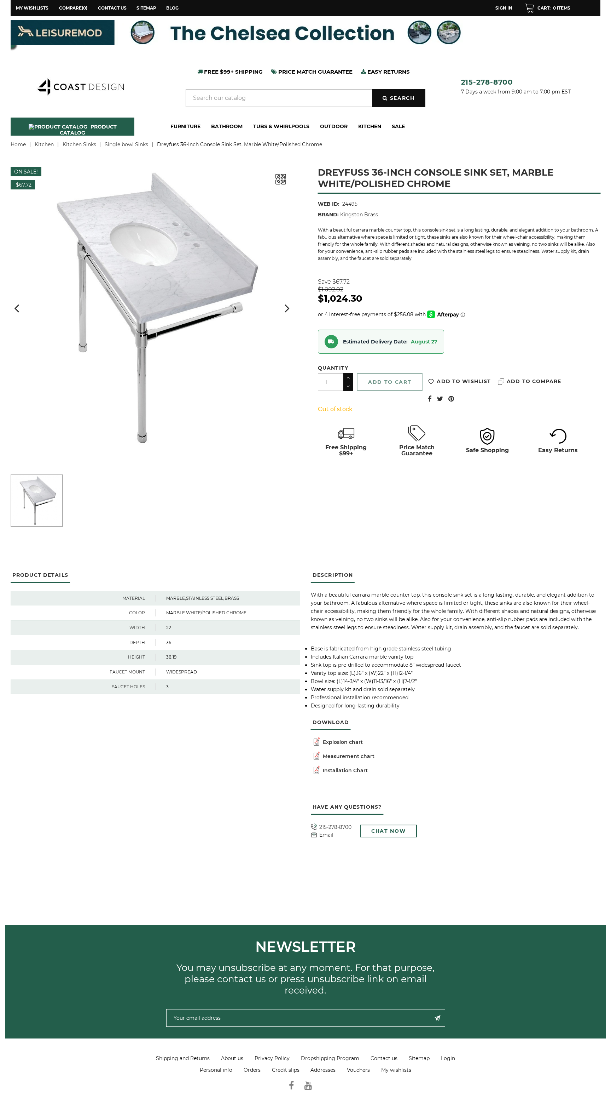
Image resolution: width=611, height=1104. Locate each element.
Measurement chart (347, 756)
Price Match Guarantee (417, 450)
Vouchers (358, 1070)
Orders (252, 1070)
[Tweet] (440, 398)
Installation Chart (344, 770)
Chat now (388, 831)
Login (448, 1058)
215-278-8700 (487, 82)
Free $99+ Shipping (233, 71)
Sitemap (146, 8)
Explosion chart (342, 742)
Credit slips (285, 1070)
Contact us (112, 8)
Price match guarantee (315, 71)
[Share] (430, 398)
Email (326, 835)
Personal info (216, 1070)
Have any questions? (347, 807)
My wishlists (396, 1070)
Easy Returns (558, 450)
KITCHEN (369, 126)
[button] (547, 8)
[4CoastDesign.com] (80, 86)
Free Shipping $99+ (346, 450)
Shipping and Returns (183, 1058)
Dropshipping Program (330, 1058)
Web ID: (328, 204)
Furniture (185, 126)
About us (232, 1058)
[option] (305, 32)
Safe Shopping (487, 450)
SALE (398, 126)
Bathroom (227, 126)
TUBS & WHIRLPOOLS (281, 126)
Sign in (503, 8)
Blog (172, 8)
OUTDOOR (334, 126)
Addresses (323, 1070)
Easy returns (388, 71)
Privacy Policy (272, 1058)
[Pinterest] (451, 398)
